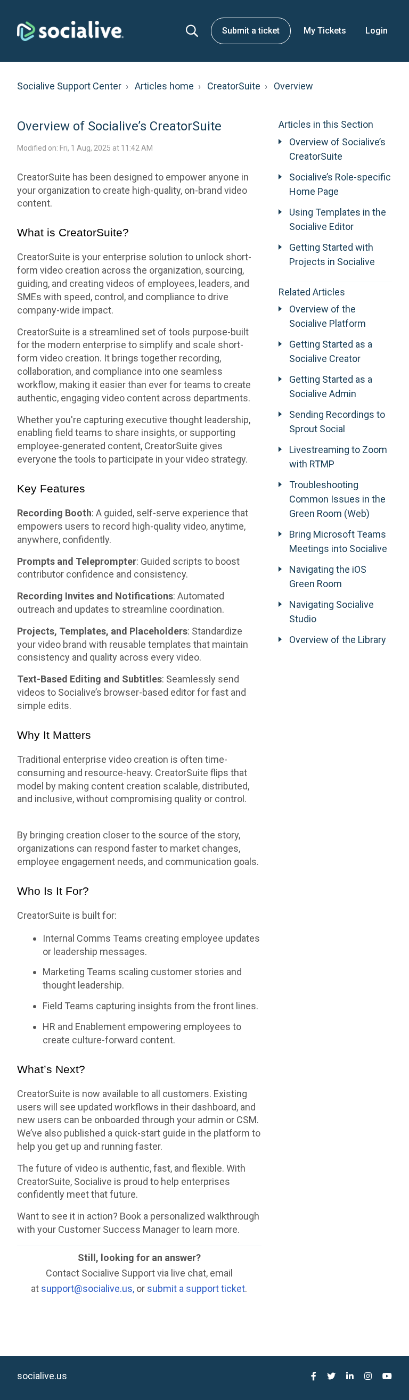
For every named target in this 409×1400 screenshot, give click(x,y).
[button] (192, 31)
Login (376, 31)
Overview (293, 86)
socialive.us (42, 1375)
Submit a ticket (251, 31)
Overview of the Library (337, 639)
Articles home (164, 86)
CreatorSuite (233, 86)
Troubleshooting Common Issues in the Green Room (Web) (337, 499)
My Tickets (325, 31)
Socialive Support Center (69, 86)
